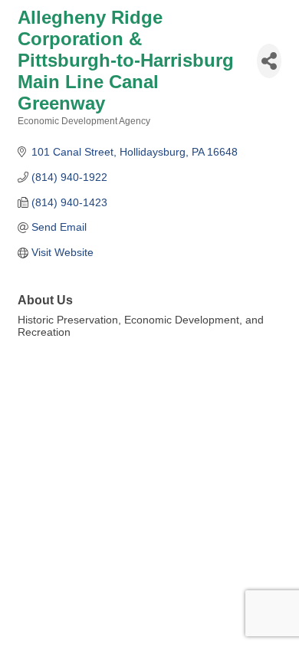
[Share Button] (269, 61)
